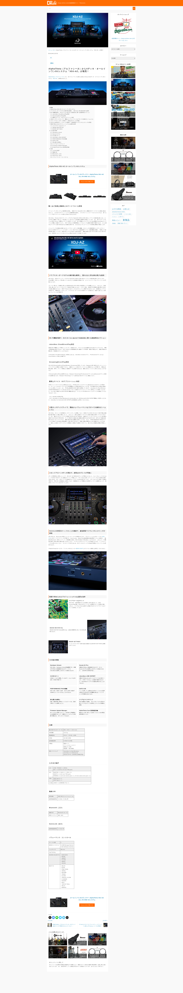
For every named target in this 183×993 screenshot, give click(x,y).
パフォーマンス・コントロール (60, 157)
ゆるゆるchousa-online (118, 211)
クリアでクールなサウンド (59, 125)
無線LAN (55, 152)
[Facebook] (53, 917)
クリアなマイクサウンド (59, 143)
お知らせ (126, 209)
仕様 (52, 148)
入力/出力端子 (56, 150)
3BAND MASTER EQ (58, 127)
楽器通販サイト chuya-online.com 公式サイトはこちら (123, 39)
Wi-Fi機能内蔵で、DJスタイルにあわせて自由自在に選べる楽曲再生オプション (70, 112)
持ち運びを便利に (57, 142)
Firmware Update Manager (60, 145)
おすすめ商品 (116, 209)
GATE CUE (55, 140)
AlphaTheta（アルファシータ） (57, 76)
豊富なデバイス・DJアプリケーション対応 (63, 117)
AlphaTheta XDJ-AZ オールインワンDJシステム (62, 109)
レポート (121, 216)
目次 (52, 107)
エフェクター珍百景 (117, 214)
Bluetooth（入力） (57, 153)
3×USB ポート (56, 135)
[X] (50, 917)
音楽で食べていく (123, 223)
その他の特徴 (54, 130)
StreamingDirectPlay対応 (59, 115)
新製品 (51, 63)
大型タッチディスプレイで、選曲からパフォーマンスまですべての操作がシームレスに (72, 119)
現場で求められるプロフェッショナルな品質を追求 (63, 124)
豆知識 (114, 223)
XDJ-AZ (55, 78)
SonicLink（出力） (57, 155)
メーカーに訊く (127, 214)
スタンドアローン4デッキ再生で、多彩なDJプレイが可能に (66, 120)
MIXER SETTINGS (58, 129)
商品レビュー (116, 220)
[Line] (56, 917)
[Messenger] (60, 917)
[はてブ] (63, 917)
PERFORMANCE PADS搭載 (60, 139)
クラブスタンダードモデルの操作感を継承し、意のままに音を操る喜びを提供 (70, 110)
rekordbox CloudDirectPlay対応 (61, 114)
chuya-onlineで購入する (87, 181)
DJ (51, 57)
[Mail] (67, 917)
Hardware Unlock (57, 132)
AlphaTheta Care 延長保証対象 (61, 147)
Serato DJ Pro (56, 134)
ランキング (114, 216)
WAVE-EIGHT (79, 548)
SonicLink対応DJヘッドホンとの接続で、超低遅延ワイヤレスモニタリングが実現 (71, 122)
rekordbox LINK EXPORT (59, 137)
